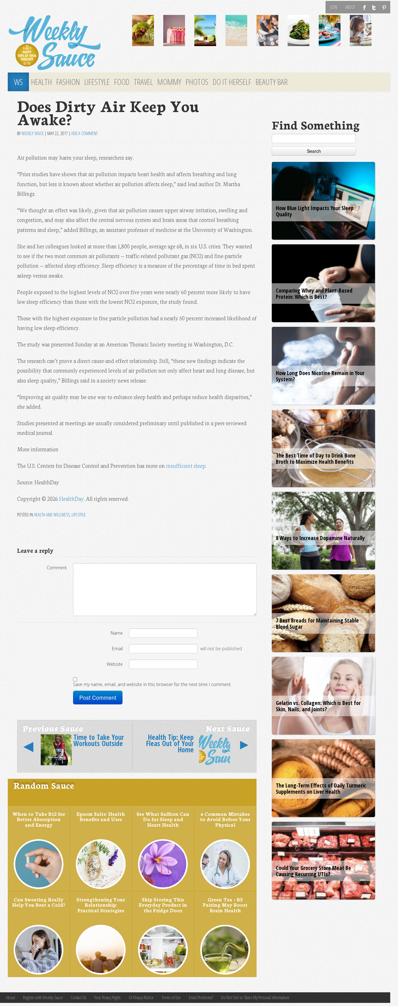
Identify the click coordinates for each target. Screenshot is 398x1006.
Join (333, 7)
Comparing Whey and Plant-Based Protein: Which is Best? (314, 293)
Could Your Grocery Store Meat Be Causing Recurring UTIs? (313, 871)
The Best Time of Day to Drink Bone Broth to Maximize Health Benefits (316, 458)
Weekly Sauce (32, 133)
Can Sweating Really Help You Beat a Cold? (38, 902)
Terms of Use (171, 997)
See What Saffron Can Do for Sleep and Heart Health (163, 819)
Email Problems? (201, 997)
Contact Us (78, 997)
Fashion (68, 81)
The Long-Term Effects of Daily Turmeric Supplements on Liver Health (321, 788)
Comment (57, 568)
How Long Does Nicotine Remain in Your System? (320, 376)
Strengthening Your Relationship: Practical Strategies (100, 905)
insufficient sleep (186, 465)
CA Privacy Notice (141, 997)
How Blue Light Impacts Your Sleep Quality (315, 211)
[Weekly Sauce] (65, 43)
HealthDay (71, 498)
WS (18, 81)
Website (115, 664)
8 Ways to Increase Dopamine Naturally (320, 538)
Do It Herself (232, 81)
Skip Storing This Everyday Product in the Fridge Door (163, 905)
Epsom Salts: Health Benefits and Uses (100, 816)
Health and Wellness (52, 515)
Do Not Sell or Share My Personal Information (255, 997)
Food (121, 81)
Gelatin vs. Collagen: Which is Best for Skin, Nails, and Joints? (318, 706)
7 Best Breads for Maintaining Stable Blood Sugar (317, 623)
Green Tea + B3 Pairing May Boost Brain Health (225, 905)
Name (117, 633)
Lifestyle (97, 81)
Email (117, 648)
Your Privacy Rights (107, 997)
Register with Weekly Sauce (43, 997)
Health (41, 81)
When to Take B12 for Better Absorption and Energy (38, 819)
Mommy (169, 81)
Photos (197, 81)
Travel (143, 81)
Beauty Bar (272, 81)
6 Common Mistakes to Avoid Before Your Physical (225, 819)
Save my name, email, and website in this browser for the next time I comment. (152, 684)
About (350, 7)
